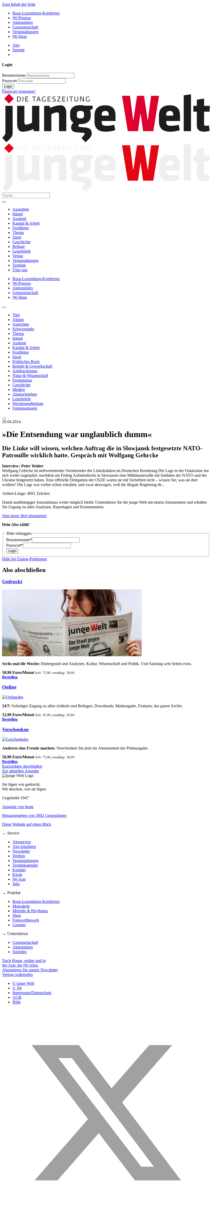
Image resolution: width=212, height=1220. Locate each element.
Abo (16, 45)
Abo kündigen (24, 846)
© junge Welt (23, 983)
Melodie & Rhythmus (30, 911)
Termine (19, 265)
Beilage (18, 246)
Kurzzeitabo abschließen (22, 766)
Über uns (19, 270)
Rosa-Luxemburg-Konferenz (36, 13)
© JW (17, 988)
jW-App (19, 879)
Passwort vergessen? (19, 91)
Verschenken (15, 729)
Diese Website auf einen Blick (26, 824)
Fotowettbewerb (25, 920)
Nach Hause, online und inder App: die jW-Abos (24, 962)
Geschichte (21, 242)
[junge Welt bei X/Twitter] (106, 1215)
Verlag (17, 256)
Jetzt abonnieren (24, 515)
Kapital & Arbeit (26, 223)
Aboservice (21, 842)
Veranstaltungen (25, 32)
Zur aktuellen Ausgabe (20, 771)
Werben (18, 856)
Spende (18, 50)
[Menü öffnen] (4, 202)
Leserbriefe (21, 251)
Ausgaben (20, 209)
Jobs (16, 884)
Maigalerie (21, 906)
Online (9, 687)
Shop (16, 915)
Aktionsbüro (22, 22)
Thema (18, 232)
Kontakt (19, 870)
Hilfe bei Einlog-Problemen (24, 559)
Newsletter (21, 851)
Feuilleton (20, 228)
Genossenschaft (25, 27)
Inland (17, 214)
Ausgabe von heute (18, 806)
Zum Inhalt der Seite (18, 4)
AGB (16, 997)
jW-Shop (19, 36)
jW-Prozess (21, 18)
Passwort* (14, 545)
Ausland (19, 218)
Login (8, 86)
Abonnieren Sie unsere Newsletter (30, 970)
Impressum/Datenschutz (31, 992)
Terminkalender (25, 865)
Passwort (9, 81)
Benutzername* (19, 540)
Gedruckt (12, 581)
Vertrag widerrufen (17, 974)
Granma (19, 925)
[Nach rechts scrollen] (4, 418)
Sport (16, 237)
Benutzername (14, 75)
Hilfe (16, 1002)
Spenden (19, 952)
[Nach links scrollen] (4, 307)
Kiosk (17, 874)
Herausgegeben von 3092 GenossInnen (34, 815)
